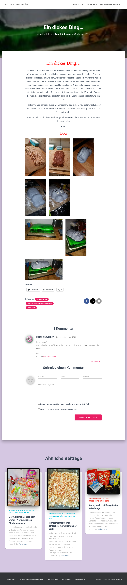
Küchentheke (65, 516)
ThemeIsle (118, 579)
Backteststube (42, 299)
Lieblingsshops (95, 499)
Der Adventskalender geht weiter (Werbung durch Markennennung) (22, 520)
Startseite (11, 579)
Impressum (66, 579)
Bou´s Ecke (91, 4)
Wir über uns (53, 579)
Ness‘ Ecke (77, 4)
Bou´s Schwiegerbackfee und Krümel (40, 303)
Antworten (95, 361)
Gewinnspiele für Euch (109, 4)
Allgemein (13, 510)
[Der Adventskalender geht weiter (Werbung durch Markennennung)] (23, 487)
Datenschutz (80, 579)
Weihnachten (23, 513)
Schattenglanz (49, 357)
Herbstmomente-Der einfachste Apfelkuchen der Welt (63, 525)
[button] (82, 4)
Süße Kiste (31, 307)
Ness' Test (21, 510)
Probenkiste (94, 501)
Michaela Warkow (45, 336)
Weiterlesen (23, 544)
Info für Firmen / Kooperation (31, 579)
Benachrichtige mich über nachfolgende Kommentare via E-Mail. (64, 404)
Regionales (30, 510)
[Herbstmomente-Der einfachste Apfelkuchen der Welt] (63, 489)
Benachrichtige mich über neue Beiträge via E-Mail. (59, 409)
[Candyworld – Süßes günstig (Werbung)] (103, 481)
